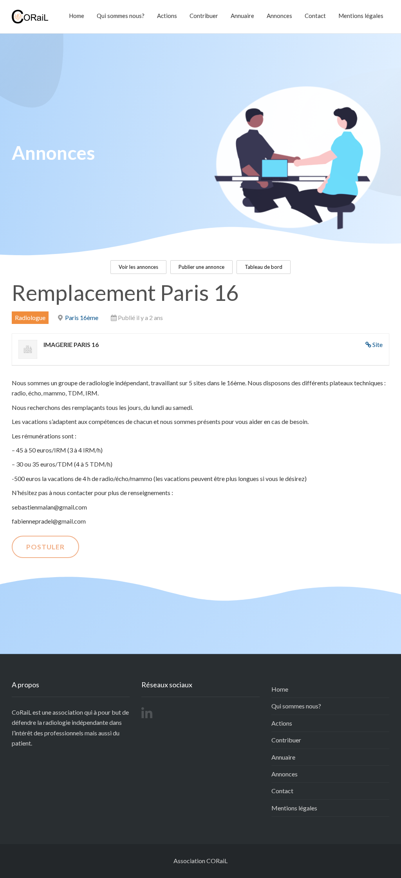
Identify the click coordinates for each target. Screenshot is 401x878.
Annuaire (242, 15)
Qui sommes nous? (121, 15)
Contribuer (204, 15)
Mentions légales (360, 15)
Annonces (279, 15)
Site (377, 344)
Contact (315, 15)
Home (76, 15)
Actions (167, 15)
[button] (138, 267)
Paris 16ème (81, 317)
